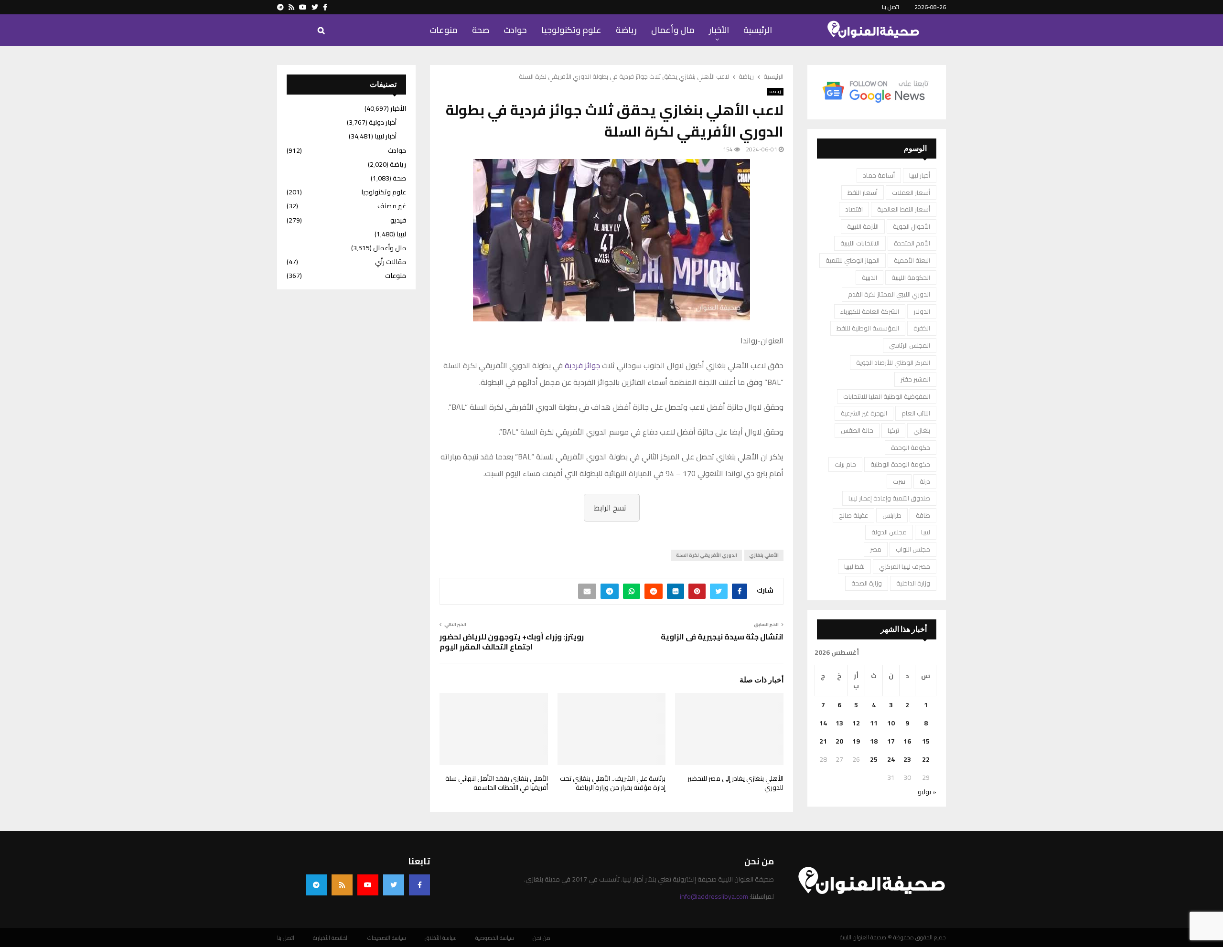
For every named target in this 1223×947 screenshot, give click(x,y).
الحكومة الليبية (910, 277)
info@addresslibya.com (714, 896)
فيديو (398, 220)
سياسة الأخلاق (441, 938)
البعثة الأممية (912, 260)
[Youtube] (367, 884)
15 (926, 741)
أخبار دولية (383, 122)
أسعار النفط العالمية (903, 209)
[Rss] (342, 884)
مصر (875, 549)
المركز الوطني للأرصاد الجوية (893, 362)
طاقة (923, 515)
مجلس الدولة (889, 532)
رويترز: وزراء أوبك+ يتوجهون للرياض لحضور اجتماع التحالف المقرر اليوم (512, 641)
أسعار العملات (911, 192)
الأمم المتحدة (912, 243)
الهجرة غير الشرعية (864, 413)
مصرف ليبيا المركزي (904, 566)
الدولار (921, 311)
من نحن (541, 938)
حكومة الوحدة (910, 447)
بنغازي (921, 430)
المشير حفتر (915, 379)
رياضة (626, 30)
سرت (899, 481)
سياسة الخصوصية (494, 938)
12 (856, 723)
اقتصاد (854, 209)
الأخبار (719, 30)
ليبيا (925, 532)
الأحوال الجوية (911, 226)
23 (907, 759)
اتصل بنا (890, 6)
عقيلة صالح (853, 515)
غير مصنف (391, 206)
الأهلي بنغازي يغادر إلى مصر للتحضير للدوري (735, 783)
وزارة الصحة (866, 583)
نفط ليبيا (854, 566)
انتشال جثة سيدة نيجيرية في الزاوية (722, 636)
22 (926, 759)
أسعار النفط (863, 192)
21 (823, 741)
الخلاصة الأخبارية (331, 938)
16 (907, 741)
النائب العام (915, 413)
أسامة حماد (879, 175)
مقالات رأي (390, 261)
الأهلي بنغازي (764, 555)
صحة (480, 30)
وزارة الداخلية (913, 583)
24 (891, 759)
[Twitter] (393, 884)
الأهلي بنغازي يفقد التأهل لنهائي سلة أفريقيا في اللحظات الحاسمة (496, 783)
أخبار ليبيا (919, 175)
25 (874, 759)
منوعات (443, 30)
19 (856, 741)
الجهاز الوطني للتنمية (853, 260)
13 (839, 723)
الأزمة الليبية (863, 226)
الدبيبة (869, 277)
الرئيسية (757, 30)
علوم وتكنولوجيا (571, 30)
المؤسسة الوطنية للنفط (868, 328)
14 (823, 723)
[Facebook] (419, 884)
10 (891, 723)
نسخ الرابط (610, 507)
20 (839, 741)
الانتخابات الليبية (860, 243)
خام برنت (845, 464)
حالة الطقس (857, 430)
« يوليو (927, 792)
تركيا (893, 430)
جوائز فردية (582, 365)
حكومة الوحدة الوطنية (900, 464)
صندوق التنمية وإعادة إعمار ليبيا (889, 498)
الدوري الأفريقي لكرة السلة (706, 555)
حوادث (515, 30)
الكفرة (921, 328)
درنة (925, 481)
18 (874, 741)
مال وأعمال (673, 30)
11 (874, 723)
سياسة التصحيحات (386, 938)
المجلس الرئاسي (909, 345)
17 (891, 741)
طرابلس (891, 515)
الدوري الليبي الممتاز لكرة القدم (889, 294)
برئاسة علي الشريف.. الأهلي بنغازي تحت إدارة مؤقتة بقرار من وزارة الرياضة (612, 783)
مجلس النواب (913, 549)
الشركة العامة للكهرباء (869, 311)
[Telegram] (316, 884)
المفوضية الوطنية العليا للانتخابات (886, 396)
